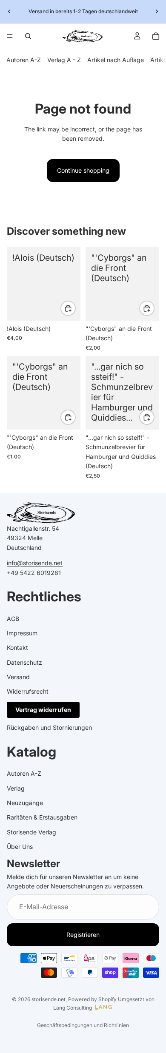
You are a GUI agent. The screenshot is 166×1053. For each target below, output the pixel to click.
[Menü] (10, 36)
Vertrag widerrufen (43, 709)
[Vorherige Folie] (9, 11)
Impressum (22, 633)
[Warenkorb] (155, 36)
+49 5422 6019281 (34, 572)
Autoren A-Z (23, 59)
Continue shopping (83, 170)
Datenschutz (24, 662)
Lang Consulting (72, 1008)
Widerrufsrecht (28, 691)
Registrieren (83, 934)
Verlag (16, 788)
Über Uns (20, 846)
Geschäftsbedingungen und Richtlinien (83, 1025)
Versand (18, 676)
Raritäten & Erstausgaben (42, 817)
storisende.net (48, 999)
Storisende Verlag (31, 832)
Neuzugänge (25, 802)
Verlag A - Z (64, 59)
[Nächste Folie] (156, 11)
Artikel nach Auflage (115, 59)
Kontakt (17, 647)
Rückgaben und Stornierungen (49, 727)
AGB (13, 618)
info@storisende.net (35, 562)
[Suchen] (28, 36)
